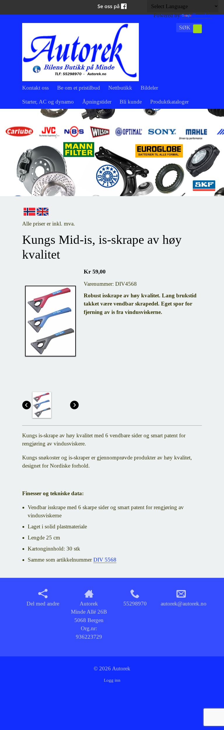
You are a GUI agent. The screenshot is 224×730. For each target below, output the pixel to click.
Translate (202, 15)
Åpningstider (96, 102)
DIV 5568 (104, 560)
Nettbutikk (120, 88)
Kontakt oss (35, 88)
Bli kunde (131, 102)
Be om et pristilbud (78, 88)
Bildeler (149, 88)
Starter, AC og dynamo (48, 102)
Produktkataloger (169, 102)
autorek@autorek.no (183, 604)
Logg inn (112, 680)
